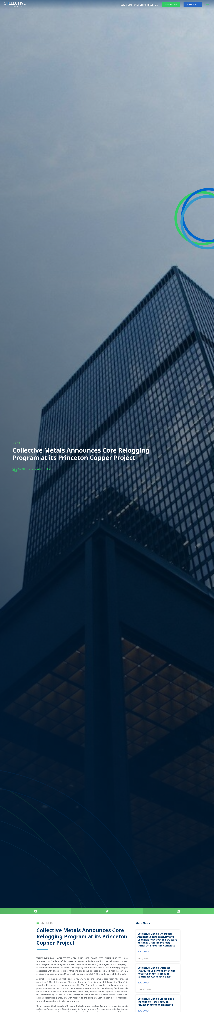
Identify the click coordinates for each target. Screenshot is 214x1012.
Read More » (143, 952)
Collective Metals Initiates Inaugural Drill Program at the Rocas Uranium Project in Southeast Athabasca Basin (156, 972)
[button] (207, 4)
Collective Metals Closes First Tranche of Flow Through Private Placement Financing (155, 1001)
